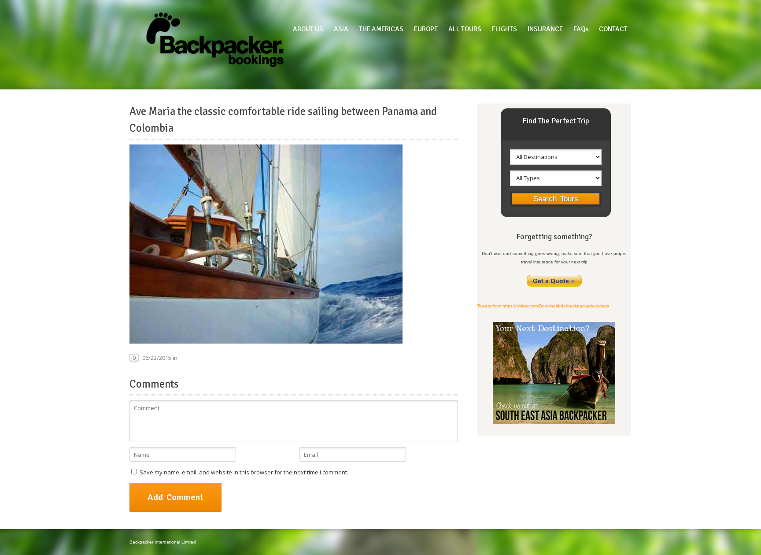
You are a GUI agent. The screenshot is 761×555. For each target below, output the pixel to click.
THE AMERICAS (381, 29)
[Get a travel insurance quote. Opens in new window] (554, 286)
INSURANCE (545, 29)
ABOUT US (308, 29)
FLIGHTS (504, 29)
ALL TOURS (464, 29)
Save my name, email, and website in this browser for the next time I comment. (244, 472)
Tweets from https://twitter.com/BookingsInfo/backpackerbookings (543, 305)
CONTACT (613, 29)
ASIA (341, 29)
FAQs (580, 29)
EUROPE (426, 29)
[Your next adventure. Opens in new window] (554, 422)
